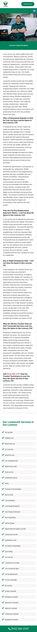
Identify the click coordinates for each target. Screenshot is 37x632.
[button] (34, 10)
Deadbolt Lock (9, 438)
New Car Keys (9, 495)
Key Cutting (8, 585)
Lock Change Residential (12, 506)
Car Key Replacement (11, 574)
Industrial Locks (9, 455)
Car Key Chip (8, 432)
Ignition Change (9, 523)
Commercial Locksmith (11, 614)
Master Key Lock (10, 444)
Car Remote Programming (12, 546)
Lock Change (9, 551)
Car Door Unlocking (10, 580)
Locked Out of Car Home (12, 563)
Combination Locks (10, 540)
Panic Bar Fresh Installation (13, 489)
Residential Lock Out (11, 478)
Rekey (7, 483)
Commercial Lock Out (11, 534)
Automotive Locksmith (11, 602)
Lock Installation (10, 500)
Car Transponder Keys (11, 461)
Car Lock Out (9, 557)
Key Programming (10, 517)
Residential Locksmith (11, 619)
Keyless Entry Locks (11, 466)
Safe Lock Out (9, 472)
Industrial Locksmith (11, 608)
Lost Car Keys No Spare (12, 568)
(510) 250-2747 (13, 374)
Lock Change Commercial (12, 512)
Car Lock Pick (9, 449)
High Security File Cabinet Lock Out (15, 529)
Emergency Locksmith (11, 597)
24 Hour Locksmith (10, 591)
